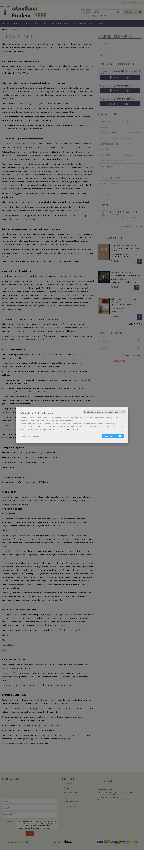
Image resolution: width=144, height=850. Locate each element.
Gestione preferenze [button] (31, 436)
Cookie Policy (72, 429)
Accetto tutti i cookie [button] (113, 436)
